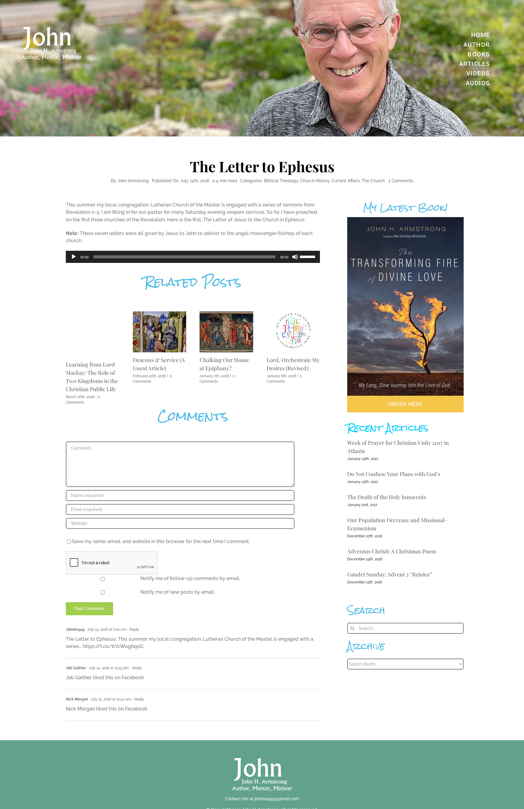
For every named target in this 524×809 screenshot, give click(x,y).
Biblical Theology (281, 180)
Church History (314, 180)
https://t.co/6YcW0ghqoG (113, 646)
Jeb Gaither (76, 668)
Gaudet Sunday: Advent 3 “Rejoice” (389, 574)
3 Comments (400, 180)
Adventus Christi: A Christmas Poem (391, 551)
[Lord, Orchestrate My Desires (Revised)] (293, 314)
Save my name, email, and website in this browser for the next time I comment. (161, 541)
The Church (373, 180)
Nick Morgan (77, 699)
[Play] (74, 257)
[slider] (308, 256)
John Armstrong (133, 180)
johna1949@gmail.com (277, 798)
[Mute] (295, 257)
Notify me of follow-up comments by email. (190, 578)
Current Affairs (345, 180)
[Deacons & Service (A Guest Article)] (159, 314)
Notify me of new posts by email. (177, 592)
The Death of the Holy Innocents (386, 497)
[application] (193, 257)
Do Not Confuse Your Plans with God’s (393, 474)
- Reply (132, 629)
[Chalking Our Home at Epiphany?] (226, 314)
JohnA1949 (75, 629)
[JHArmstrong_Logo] (262, 754)
